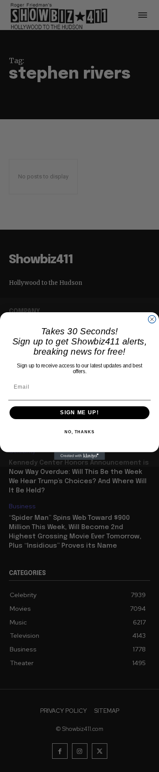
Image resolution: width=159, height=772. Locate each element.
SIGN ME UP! (79, 412)
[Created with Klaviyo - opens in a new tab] (79, 456)
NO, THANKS (79, 432)
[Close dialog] (152, 319)
